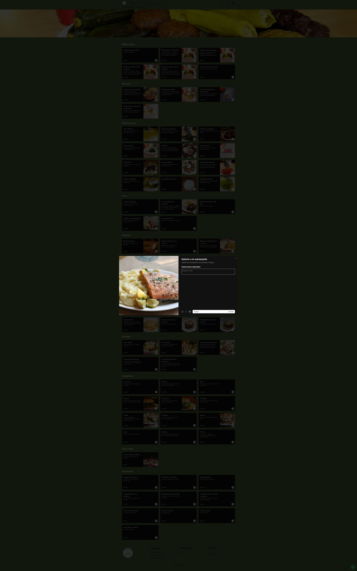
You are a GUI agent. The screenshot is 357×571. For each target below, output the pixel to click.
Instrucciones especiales (190, 267)
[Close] (235, 258)
